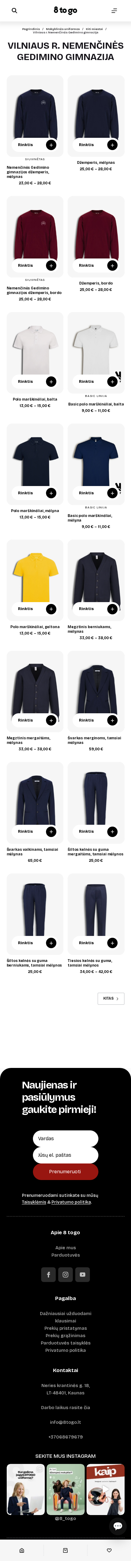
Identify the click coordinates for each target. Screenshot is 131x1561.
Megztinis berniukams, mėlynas (89, 629)
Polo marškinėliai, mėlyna (35, 511)
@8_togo (65, 1518)
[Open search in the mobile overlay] (14, 10)
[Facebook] (48, 1274)
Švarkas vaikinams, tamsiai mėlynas (32, 851)
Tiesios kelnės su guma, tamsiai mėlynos (90, 963)
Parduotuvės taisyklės (65, 1343)
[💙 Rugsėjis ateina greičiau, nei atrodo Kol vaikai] (66, 1489)
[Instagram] (65, 1274)
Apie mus (65, 1247)
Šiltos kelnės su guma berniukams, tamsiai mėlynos (34, 963)
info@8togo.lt (65, 1422)
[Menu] (114, 10)
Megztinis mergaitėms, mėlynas (28, 740)
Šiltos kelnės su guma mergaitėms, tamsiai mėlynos (95, 851)
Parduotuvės (65, 1255)
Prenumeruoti (65, 1172)
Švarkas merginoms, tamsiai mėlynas (94, 740)
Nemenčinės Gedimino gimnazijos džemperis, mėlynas (28, 172)
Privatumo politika (71, 1202)
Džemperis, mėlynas (96, 162)
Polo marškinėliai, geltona (35, 627)
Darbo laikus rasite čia (65, 1407)
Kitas (108, 998)
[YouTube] (82, 1274)
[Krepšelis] (65, 1550)
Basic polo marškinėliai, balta (96, 404)
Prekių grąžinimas (65, 1335)
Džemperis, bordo (96, 283)
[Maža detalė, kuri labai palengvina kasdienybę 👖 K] (106, 1489)
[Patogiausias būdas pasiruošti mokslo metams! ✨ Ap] (26, 1489)
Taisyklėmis (34, 1202)
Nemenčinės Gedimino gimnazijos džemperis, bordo (34, 290)
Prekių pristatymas (65, 1328)
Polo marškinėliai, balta (35, 399)
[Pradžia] (21, 1550)
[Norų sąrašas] (109, 1550)
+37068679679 (65, 1437)
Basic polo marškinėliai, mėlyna (90, 518)
